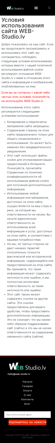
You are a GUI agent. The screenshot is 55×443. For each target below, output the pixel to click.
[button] (36, 8)
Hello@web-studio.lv (19, 374)
